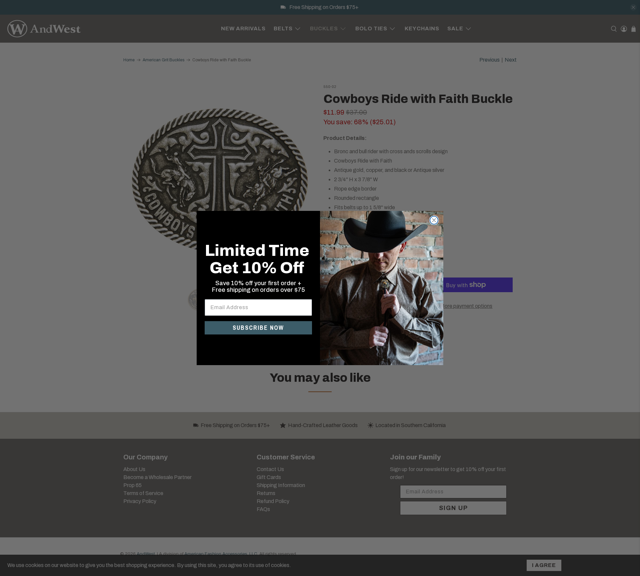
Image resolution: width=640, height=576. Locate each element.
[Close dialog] (434, 220)
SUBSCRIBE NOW (258, 327)
